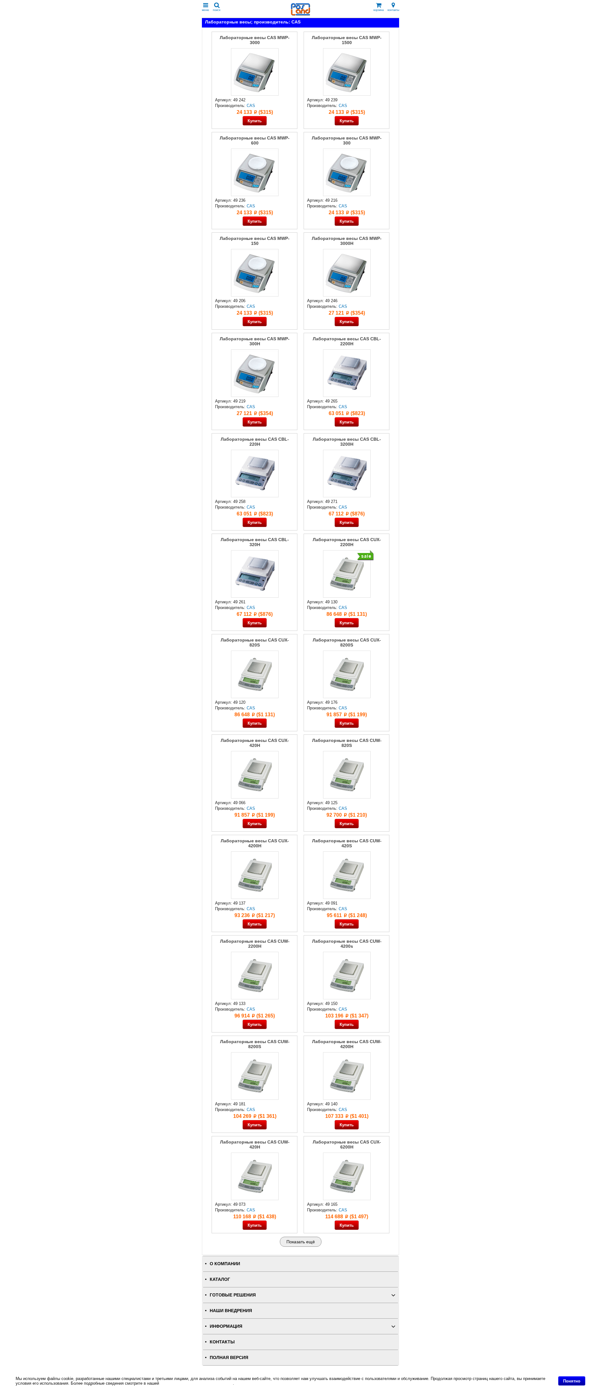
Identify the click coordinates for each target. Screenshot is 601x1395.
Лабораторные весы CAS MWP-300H (255, 341)
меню (205, 10)
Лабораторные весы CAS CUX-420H (255, 743)
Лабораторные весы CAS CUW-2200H (255, 944)
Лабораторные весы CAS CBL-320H (255, 542)
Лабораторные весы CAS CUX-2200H (347, 542)
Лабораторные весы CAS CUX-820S (255, 642)
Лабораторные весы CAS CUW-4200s (347, 944)
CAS (251, 105)
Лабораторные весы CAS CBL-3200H (347, 442)
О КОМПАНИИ (225, 1263)
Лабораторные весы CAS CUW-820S (347, 743)
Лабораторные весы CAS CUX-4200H (255, 843)
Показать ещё (300, 1241)
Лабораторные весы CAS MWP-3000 (255, 40)
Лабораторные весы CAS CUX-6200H (347, 1144)
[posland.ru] (300, 14)
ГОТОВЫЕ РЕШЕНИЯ (233, 1295)
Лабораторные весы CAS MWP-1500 (347, 40)
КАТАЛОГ (220, 1279)
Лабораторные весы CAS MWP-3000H (347, 241)
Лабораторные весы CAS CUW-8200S (255, 1044)
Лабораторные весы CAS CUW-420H (255, 1144)
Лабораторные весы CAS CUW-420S (347, 843)
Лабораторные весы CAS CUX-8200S (347, 642)
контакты (393, 10)
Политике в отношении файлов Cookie (196, 1383)
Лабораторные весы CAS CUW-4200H (347, 1044)
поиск (216, 10)
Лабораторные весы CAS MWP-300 (347, 140)
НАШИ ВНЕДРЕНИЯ (231, 1310)
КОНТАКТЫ (222, 1342)
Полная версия (229, 1357)
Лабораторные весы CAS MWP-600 (255, 140)
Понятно (571, 1381)
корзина (378, 10)
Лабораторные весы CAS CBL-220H (255, 442)
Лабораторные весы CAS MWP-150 (255, 241)
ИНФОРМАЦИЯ (226, 1326)
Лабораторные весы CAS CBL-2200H (347, 341)
